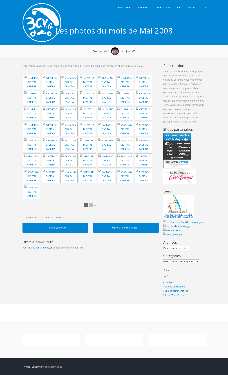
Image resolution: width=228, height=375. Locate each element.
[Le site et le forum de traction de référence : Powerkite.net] (172, 230)
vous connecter (44, 247)
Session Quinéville (55, 227)
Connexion (168, 282)
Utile (204, 7)
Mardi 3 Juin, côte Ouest (126, 227)
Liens (179, 7)
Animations (123, 7)
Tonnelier (58, 217)
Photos (48, 217)
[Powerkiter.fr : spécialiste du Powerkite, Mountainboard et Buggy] (173, 234)
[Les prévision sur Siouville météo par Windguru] (183, 222)
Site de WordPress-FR (175, 294)
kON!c (41, 217)
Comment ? (143, 7)
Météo (191, 7)
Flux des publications (174, 286)
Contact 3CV (163, 7)
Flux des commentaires (175, 290)
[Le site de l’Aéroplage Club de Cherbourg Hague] (178, 217)
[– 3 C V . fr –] (41, 41)
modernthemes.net (51, 366)
